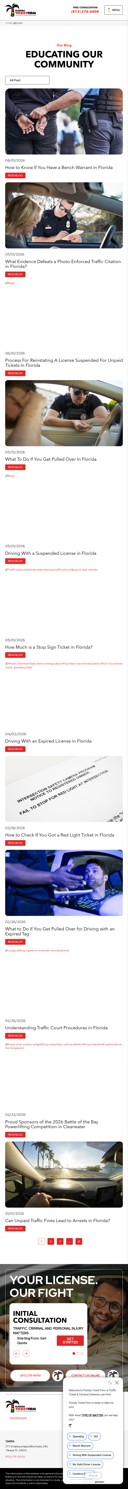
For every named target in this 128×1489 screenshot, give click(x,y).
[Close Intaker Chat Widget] (117, 1382)
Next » (89, 1241)
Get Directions (18, 1418)
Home (8, 23)
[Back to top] (120, 8)
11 (79, 1241)
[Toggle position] (110, 1382)
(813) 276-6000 (85, 11)
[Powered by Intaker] (100, 1482)
